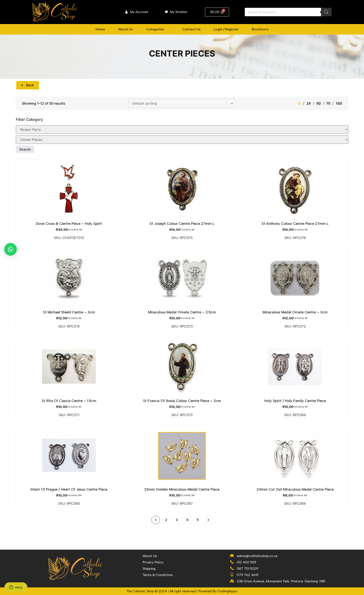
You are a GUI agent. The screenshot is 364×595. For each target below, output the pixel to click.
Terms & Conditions (158, 575)
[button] (157, 29)
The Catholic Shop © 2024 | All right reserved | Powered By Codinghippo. (182, 591)
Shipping (149, 569)
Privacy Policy (153, 562)
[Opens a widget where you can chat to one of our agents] (15, 587)
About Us (150, 556)
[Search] (326, 12)
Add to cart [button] (69, 219)
